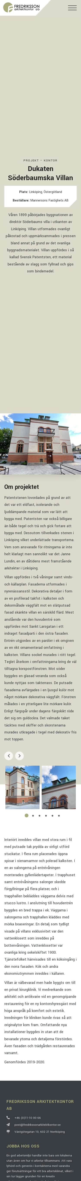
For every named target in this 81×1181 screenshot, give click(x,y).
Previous (8, 756)
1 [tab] (26, 816)
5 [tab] (52, 816)
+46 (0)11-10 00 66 (27, 1118)
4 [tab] (46, 816)
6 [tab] (59, 816)
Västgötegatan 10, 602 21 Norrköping (39, 1132)
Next (19, 756)
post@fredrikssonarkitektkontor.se (37, 1125)
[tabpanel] (22, 787)
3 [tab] (39, 816)
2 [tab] (33, 816)
